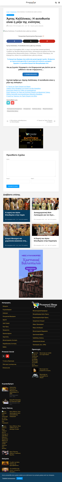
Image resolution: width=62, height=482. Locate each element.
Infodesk (11, 25)
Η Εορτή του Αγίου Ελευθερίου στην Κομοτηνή (45, 239)
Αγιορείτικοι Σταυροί (38, 321)
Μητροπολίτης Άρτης (12, 111)
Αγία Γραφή (6, 323)
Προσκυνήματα (7, 333)
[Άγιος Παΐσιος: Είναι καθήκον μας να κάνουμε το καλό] (5, 437)
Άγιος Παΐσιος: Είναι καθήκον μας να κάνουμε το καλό (15, 427)
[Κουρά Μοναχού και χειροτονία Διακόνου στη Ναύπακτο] (16, 229)
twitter (8, 103)
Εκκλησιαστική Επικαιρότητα (14, 108)
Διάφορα (5, 313)
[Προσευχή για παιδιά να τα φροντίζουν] (35, 359)
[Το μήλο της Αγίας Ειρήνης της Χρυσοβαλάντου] (5, 463)
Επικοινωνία (6, 367)
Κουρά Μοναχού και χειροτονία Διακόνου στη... (16, 239)
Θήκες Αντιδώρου (38, 327)
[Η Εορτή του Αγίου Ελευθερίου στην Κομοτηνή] (45, 229)
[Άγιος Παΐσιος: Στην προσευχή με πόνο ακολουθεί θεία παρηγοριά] (5, 417)
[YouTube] (7, 356)
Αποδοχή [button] (19, 478)
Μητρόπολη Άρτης (47, 108)
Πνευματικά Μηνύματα (9, 316)
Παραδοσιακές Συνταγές (10, 343)
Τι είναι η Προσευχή (8, 361)
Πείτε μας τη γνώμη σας (9, 364)
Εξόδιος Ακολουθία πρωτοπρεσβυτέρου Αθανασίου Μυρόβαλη (24, 94)
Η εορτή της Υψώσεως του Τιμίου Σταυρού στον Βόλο (21, 96)
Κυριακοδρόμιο (7, 309)
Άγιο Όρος (6, 326)
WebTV (5, 320)
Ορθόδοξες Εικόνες (38, 338)
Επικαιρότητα (27, 108)
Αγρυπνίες (6, 336)
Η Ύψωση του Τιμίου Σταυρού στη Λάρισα (18, 86)
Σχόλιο (7, 159)
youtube (12, 103)
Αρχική (7, 11)
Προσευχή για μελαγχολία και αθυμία (44, 376)
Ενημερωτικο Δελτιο (31, 74)
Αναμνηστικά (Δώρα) (39, 341)
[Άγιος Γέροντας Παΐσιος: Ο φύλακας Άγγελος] (5, 452)
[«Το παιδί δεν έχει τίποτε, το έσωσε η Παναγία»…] (5, 469)
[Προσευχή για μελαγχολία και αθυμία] (35, 375)
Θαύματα (5, 306)
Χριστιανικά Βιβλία (38, 334)
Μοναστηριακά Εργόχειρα (40, 310)
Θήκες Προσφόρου (38, 324)
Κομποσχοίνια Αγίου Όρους (41, 317)
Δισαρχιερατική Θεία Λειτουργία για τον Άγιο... (44, 214)
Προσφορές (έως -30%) (39, 344)
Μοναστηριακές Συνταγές (10, 340)
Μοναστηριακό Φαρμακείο (40, 331)
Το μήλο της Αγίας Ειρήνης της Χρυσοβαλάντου (14, 464)
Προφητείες (6, 330)
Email (32, 178)
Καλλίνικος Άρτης (36, 108)
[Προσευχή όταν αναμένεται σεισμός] (35, 370)
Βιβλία (4, 347)
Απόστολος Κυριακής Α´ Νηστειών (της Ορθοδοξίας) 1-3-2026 (14, 390)
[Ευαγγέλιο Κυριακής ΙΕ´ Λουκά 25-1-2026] (5, 401)
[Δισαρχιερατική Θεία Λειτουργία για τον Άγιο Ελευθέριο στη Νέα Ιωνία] (45, 203)
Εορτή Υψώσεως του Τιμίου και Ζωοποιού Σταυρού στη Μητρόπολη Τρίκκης (28, 92)
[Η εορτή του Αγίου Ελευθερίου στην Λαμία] (16, 203)
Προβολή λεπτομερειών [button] (8, 478)
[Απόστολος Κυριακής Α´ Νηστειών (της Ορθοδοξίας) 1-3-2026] (5, 388)
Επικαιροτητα (13, 11)
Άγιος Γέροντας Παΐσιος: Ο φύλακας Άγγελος (15, 453)
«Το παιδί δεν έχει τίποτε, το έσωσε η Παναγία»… (15, 470)
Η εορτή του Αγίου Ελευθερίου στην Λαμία (15, 214)
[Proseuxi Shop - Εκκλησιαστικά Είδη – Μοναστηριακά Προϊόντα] (44, 304)
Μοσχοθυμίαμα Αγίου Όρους (41, 314)
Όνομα (8, 178)
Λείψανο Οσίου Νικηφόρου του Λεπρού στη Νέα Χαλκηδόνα (23, 88)
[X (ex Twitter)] (3, 356)
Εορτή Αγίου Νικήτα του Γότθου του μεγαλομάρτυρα (21, 90)
